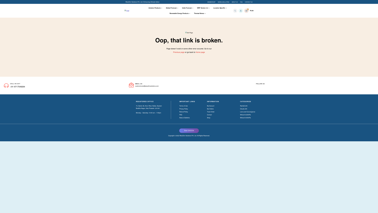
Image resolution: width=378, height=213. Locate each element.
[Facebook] (257, 86)
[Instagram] (267, 86)
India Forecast (187, 8)
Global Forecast (171, 8)
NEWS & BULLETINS (223, 2)
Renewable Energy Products (179, 13)
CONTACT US (248, 2)
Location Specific (219, 8)
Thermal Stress (199, 13)
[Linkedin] (260, 86)
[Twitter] (264, 86)
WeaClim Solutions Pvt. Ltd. (188, 136)
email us (138, 84)
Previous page (178, 52)
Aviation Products (155, 8)
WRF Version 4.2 (202, 8)
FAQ (241, 2)
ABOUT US (235, 2)
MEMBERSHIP (211, 2)
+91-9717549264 (17, 86)
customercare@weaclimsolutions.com (147, 86)
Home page (200, 52)
